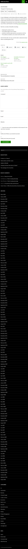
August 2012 (3, 324)
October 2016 (3, 248)
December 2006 (4, 441)
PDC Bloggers (3, 57)
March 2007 (3, 434)
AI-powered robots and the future (12, 183)
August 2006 (3, 451)
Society (2, 521)
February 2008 (4, 408)
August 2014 (3, 288)
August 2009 (3, 366)
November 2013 (4, 302)
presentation (23, 42)
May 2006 (3, 458)
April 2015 (3, 274)
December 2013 (4, 300)
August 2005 (3, 479)
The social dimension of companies (8, 75)
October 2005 (3, 474)
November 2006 (4, 444)
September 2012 (4, 321)
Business (2, 492)
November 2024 (4, 199)
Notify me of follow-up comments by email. (10, 133)
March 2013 (3, 316)
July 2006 (3, 453)
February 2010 (4, 354)
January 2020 (3, 215)
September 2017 (4, 243)
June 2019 (3, 225)
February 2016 (4, 262)
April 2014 (3, 293)
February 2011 (4, 342)
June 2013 (3, 309)
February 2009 (4, 380)
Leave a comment (22, 13)
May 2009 (3, 373)
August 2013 (3, 307)
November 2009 (4, 359)
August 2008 (3, 394)
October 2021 (3, 210)
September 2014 (4, 286)
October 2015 (3, 267)
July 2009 (3, 368)
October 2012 (3, 319)
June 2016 (3, 253)
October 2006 (3, 446)
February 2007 (4, 437)
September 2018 (4, 232)
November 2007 (4, 415)
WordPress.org (4, 541)
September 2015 (4, 269)
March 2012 (3, 328)
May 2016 (3, 255)
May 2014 (3, 291)
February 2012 (4, 331)
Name (2, 111)
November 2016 (4, 246)
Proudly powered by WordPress (6, 547)
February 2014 (4, 298)
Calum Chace (3, 185)
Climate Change (4, 495)
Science (2, 516)
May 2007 (3, 430)
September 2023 (4, 201)
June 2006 (3, 456)
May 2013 (3, 312)
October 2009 (3, 361)
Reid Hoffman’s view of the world (7, 80)
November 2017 (4, 241)
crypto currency (4, 497)
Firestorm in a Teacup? (5, 158)
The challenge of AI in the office (7, 167)
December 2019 (4, 218)
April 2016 (3, 258)
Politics (2, 511)
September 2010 (4, 345)
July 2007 (3, 425)
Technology (3, 523)
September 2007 (4, 420)
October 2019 (3, 220)
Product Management (5, 514)
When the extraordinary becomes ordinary (16, 185)
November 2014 (4, 281)
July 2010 (3, 349)
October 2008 (3, 390)
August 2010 (3, 347)
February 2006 (4, 465)
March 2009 (3, 378)
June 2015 (3, 272)
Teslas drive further (8, 176)
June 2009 (3, 371)
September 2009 (4, 364)
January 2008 (3, 411)
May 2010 (3, 352)
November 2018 (4, 227)
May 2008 (3, 401)
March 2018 (3, 236)
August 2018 (3, 234)
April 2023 (3, 203)
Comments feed (4, 539)
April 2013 (3, 314)
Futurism (2, 504)
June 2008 (3, 399)
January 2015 (3, 279)
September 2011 (4, 338)
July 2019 (3, 222)
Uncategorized (4, 6)
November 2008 (4, 387)
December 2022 (4, 206)
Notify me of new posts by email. (8, 138)
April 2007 (3, 432)
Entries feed (3, 536)
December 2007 (4, 413)
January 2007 (3, 439)
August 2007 (3, 423)
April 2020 (3, 213)
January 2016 (3, 265)
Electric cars (3, 502)
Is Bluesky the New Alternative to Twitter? (9, 165)
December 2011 (4, 333)
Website (2, 122)
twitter (26, 42)
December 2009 (4, 357)
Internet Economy (4, 506)
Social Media (3, 518)
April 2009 (3, 375)
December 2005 (4, 470)
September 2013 (4, 305)
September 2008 (4, 392)
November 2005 (4, 472)
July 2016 (3, 250)
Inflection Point (5, 1)
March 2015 (3, 276)
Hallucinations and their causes (7, 160)
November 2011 (4, 335)
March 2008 (3, 406)
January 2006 (3, 467)
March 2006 (3, 463)
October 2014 (3, 283)
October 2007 (3, 418)
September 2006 (4, 448)
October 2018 (3, 229)
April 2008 (3, 404)
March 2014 (3, 295)
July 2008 (3, 397)
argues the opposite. (22, 23)
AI (1, 488)
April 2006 (3, 460)
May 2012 (3, 326)
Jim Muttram (14, 13)
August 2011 (3, 340)
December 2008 (4, 385)
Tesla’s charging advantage (12, 178)
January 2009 (3, 382)
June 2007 (3, 427)
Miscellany (3, 509)
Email (2, 116)
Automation (3, 490)
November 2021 (4, 208)
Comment (3, 94)
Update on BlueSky (4, 163)
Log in (2, 534)
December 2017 (4, 239)
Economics (3, 499)
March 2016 (3, 260)
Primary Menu (26, 1)
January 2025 (3, 196)
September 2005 (4, 477)
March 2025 (3, 194)
